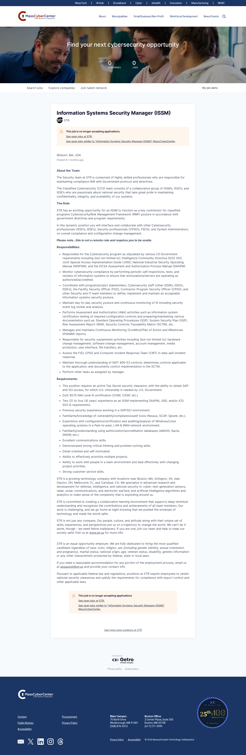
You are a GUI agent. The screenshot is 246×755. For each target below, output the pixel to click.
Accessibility (25, 729)
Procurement (69, 716)
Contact (22, 716)
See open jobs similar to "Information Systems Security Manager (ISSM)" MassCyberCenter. (120, 141)
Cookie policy (132, 668)
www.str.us (96, 532)
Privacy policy (115, 668)
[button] (224, 16)
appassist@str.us (71, 566)
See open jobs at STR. (79, 136)
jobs (35, 88)
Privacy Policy (69, 723)
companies (62, 88)
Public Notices (25, 723)
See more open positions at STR (123, 629)
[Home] (37, 16)
